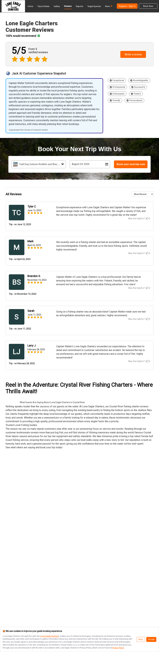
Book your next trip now (131, 164)
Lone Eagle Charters (50, 636)
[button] (108, 7)
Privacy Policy (118, 648)
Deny (140, 639)
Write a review (133, 54)
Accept (151, 639)
